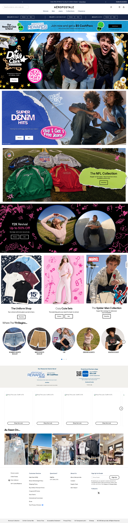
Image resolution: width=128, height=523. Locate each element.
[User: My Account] (111, 7)
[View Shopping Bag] (123, 7)
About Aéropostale (76, 477)
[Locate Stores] (119, 7)
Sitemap (91, 520)
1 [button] (61, 353)
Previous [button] (23, 2)
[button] (18, 408)
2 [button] (63, 353)
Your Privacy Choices (35, 505)
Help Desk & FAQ (33, 477)
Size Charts (32, 494)
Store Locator (15, 473)
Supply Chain (74, 484)
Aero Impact (74, 487)
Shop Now (14, 80)
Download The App (89, 382)
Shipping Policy (33, 484)
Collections (70, 11)
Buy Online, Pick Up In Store (36, 487)
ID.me (30, 501)
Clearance (81, 11)
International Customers (36, 498)
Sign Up (114, 477)
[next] (121, 408)
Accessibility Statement (53, 520)
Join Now (47, 382)
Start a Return (14, 480)
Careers (73, 481)
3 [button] (65, 353)
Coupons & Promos (34, 491)
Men (81, 2)
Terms (105, 484)
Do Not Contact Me (28, 520)
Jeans (60, 11)
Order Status (14, 476)
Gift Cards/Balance (16, 483)
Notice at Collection (13, 520)
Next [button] (105, 2)
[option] (24, 17)
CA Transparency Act (80, 520)
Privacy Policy (113, 484)
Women (76, 2)
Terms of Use (40, 520)
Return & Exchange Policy (36, 481)
